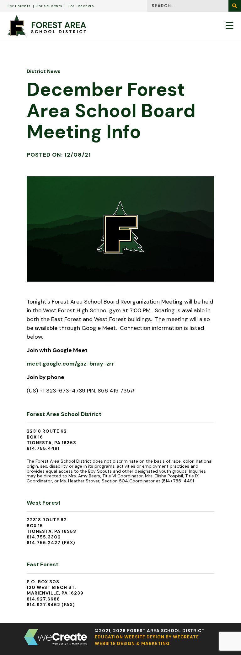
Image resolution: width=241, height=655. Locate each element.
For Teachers (81, 5)
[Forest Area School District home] (47, 25)
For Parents (19, 5)
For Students (49, 5)
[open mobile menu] (229, 25)
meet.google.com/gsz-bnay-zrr (70, 363)
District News (44, 71)
